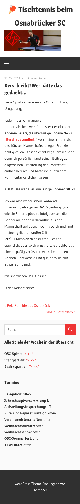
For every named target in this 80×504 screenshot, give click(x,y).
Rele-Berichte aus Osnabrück (28, 305)
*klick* (28, 353)
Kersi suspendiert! (21, 139)
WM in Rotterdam (59, 312)
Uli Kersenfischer (36, 78)
